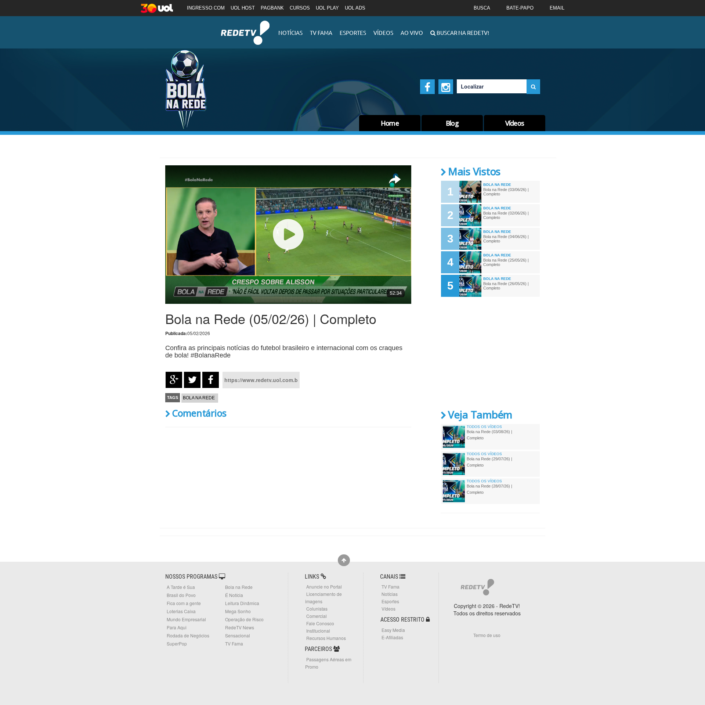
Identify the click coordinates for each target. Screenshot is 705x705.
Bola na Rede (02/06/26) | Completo (506, 215)
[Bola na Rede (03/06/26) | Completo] (470, 192)
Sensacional (237, 635)
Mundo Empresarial (186, 619)
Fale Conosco (320, 623)
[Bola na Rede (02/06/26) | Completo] (470, 215)
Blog (452, 123)
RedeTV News (239, 627)
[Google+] (174, 380)
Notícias (290, 32)
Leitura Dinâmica (242, 603)
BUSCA (482, 8)
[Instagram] (445, 86)
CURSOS (300, 8)
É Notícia (234, 595)
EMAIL (557, 8)
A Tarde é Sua (181, 587)
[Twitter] (192, 380)
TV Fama (321, 32)
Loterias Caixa (181, 611)
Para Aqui (177, 627)
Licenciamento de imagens (323, 597)
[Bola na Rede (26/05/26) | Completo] (470, 286)
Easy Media (393, 630)
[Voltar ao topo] (344, 560)
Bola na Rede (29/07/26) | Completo (489, 462)
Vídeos (383, 32)
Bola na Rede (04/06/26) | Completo (506, 238)
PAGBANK (272, 8)
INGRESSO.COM (206, 8)
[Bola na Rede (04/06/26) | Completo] (470, 239)
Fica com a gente (184, 603)
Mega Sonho (238, 611)
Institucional (318, 630)
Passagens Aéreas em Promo (328, 663)
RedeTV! (245, 28)
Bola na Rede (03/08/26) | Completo (489, 434)
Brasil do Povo (181, 595)
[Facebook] (427, 86)
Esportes (353, 32)
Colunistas (317, 608)
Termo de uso (486, 635)
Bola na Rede (199, 397)
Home (389, 123)
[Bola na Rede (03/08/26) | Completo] (454, 437)
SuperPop (177, 643)
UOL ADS (355, 8)
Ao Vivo (412, 32)
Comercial (316, 616)
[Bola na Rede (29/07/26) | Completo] (454, 464)
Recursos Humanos (326, 638)
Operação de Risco (244, 619)
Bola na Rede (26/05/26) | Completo (506, 285)
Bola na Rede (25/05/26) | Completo (506, 262)
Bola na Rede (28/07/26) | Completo (489, 489)
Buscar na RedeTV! (462, 32)
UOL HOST (243, 8)
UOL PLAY (327, 8)
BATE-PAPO (520, 8)
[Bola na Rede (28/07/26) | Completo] (454, 491)
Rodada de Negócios (188, 635)
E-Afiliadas (392, 637)
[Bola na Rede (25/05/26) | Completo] (470, 262)
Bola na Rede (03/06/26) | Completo (506, 191)
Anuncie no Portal (324, 586)
